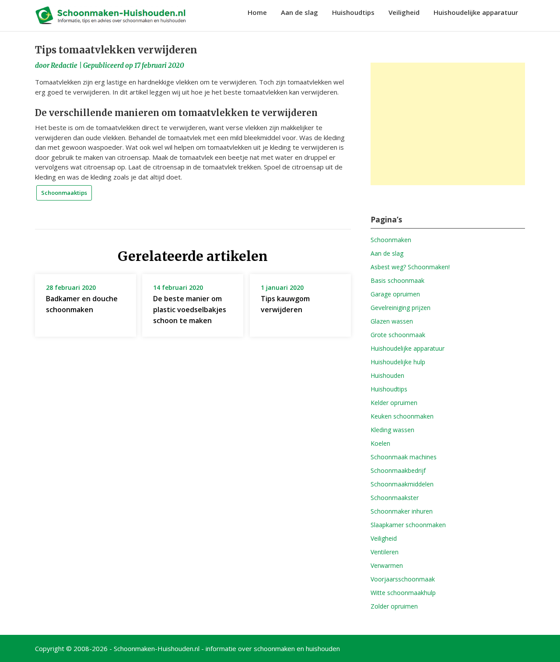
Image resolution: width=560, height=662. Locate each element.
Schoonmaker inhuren (402, 511)
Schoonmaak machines (404, 457)
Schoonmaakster (395, 497)
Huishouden (387, 375)
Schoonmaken (391, 240)
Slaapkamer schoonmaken (408, 525)
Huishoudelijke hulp (398, 362)
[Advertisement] (448, 124)
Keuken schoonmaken (402, 416)
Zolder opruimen (394, 606)
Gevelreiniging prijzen (400, 307)
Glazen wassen (392, 321)
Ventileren (385, 552)
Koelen (380, 443)
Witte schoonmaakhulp (403, 592)
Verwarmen (387, 565)
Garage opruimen (395, 294)
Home (257, 12)
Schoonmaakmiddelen (402, 484)
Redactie (64, 65)
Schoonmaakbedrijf (398, 470)
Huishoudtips (353, 12)
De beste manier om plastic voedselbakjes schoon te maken (189, 309)
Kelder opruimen (394, 402)
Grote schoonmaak (398, 335)
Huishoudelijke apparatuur (476, 12)
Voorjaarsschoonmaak (403, 579)
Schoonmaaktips (64, 193)
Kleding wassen (392, 430)
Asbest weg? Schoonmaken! (410, 267)
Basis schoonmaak (397, 280)
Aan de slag (299, 12)
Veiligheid (404, 12)
